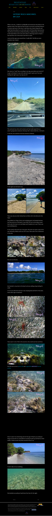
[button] (15, 11)
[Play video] (26, 479)
